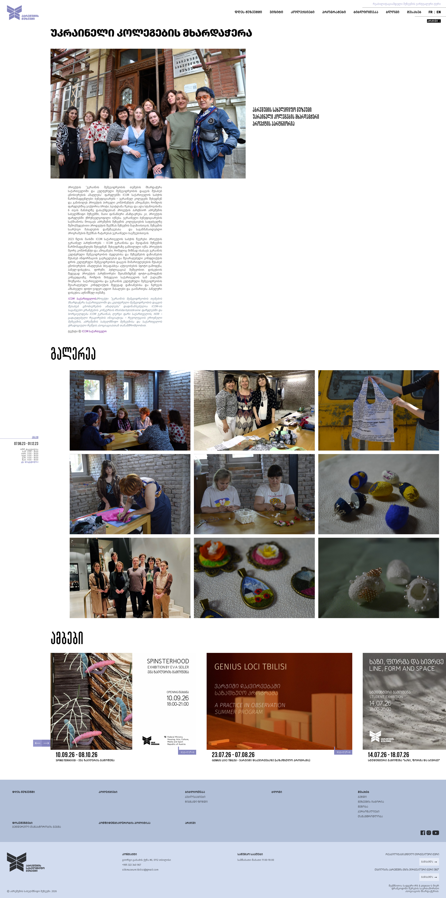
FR (430, 12)
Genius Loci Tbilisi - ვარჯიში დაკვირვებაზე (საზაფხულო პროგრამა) (261, 760)
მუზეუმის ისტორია (371, 801)
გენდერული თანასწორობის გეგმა (36, 826)
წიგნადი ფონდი (196, 801)
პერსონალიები (368, 811)
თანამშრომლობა (370, 816)
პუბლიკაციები (195, 796)
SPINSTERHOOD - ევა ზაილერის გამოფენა (85, 760)
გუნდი (362, 796)
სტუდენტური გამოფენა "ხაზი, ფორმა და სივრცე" (404, 760)
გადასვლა (427, 861)
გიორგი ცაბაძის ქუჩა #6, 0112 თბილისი (146, 859)
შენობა (363, 806)
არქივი (433, 21)
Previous (37, 743)
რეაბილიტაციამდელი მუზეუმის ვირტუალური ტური (407, 4)
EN (439, 12)
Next (46, 743)
